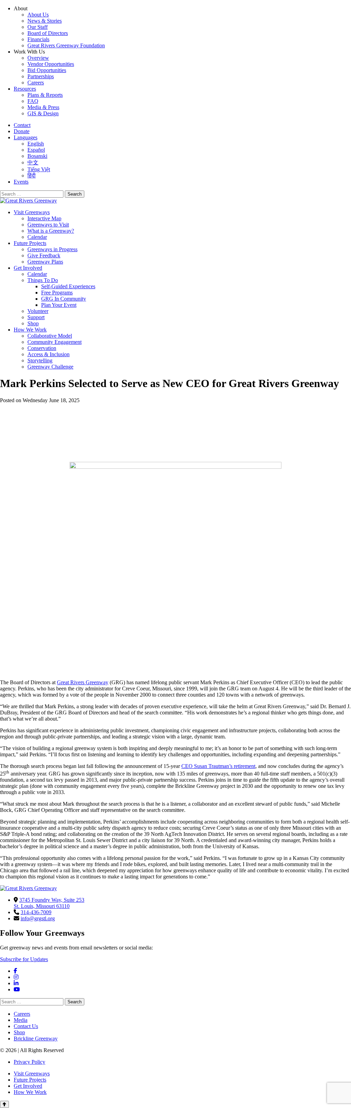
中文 (32, 162)
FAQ (32, 101)
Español (36, 150)
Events (21, 182)
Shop (33, 323)
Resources (25, 89)
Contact (22, 125)
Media (20, 1020)
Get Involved (28, 268)
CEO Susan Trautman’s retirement (218, 766)
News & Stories (44, 21)
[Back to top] (4, 1104)
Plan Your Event (58, 305)
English (35, 144)
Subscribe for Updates (24, 959)
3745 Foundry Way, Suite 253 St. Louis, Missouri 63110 (49, 903)
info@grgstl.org (38, 918)
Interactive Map (44, 218)
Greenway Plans (45, 262)
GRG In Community (63, 299)
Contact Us (26, 1026)
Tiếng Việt (38, 169)
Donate (21, 131)
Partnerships (40, 76)
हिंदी (31, 175)
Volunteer (37, 311)
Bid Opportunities (46, 70)
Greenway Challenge (50, 367)
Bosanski (37, 156)
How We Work (30, 330)
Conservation (41, 348)
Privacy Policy (29, 1062)
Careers (35, 82)
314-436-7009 (36, 912)
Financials (38, 39)
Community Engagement (54, 342)
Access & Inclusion (48, 354)
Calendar (37, 237)
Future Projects (30, 243)
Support (36, 317)
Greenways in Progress (52, 249)
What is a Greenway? (50, 231)
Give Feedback (43, 255)
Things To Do (42, 280)
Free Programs (57, 292)
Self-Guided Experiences (68, 286)
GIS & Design (43, 113)
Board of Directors (47, 33)
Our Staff (37, 27)
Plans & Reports (45, 95)
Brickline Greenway (36, 1038)
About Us (38, 15)
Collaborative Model (49, 336)
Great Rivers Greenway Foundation (66, 45)
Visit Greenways (32, 212)
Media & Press (43, 107)
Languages (25, 137)
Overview (38, 58)
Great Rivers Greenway (82, 682)
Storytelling (39, 360)
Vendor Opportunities (50, 64)
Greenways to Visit (48, 225)
